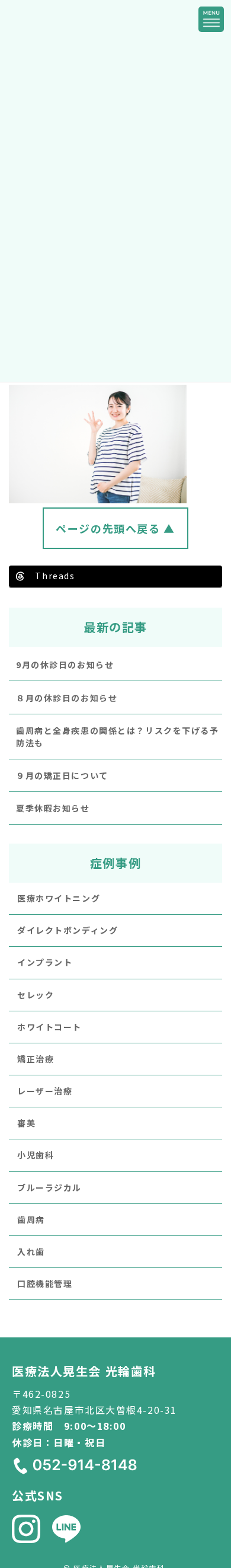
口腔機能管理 (44, 1283)
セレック (35, 994)
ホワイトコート (49, 1026)
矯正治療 (35, 1059)
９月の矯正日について (62, 775)
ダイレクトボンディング (67, 930)
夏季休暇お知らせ (53, 808)
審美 (26, 1123)
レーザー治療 (44, 1091)
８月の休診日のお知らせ (66, 697)
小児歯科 (35, 1155)
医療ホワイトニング (58, 898)
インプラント (44, 962)
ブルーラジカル (49, 1187)
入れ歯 (31, 1251)
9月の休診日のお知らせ (65, 664)
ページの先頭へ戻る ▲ (115, 528)
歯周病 (31, 1219)
